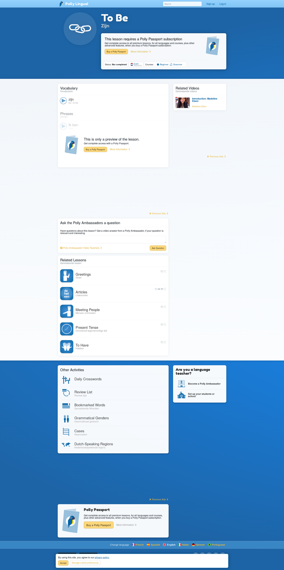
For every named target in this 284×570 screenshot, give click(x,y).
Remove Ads (158, 213)
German (200, 544)
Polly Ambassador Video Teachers (81, 247)
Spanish (155, 544)
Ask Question (158, 248)
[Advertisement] (113, 190)
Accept (63, 562)
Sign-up (210, 3)
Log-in (223, 3)
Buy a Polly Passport (116, 51)
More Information (140, 51)
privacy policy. (102, 557)
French (139, 544)
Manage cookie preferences (85, 562)
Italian (185, 544)
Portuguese (218, 544)
